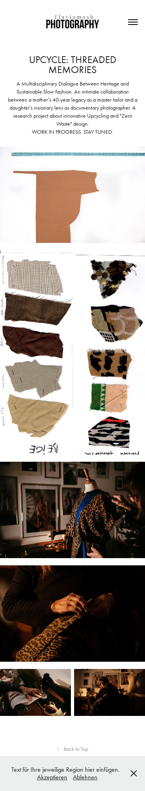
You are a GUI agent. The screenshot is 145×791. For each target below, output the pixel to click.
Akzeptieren (52, 777)
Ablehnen (85, 777)
